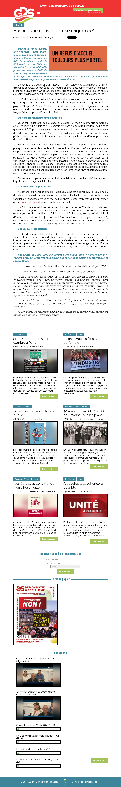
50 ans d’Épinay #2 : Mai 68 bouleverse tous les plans (83, 413)
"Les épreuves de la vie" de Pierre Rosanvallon (33, 485)
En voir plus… (99, 761)
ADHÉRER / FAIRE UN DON (88, 10)
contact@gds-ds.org (91, 782)
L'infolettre (69, 334)
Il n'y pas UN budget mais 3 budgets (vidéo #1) (38, 737)
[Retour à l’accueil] (65, 782)
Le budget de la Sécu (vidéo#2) (33, 749)
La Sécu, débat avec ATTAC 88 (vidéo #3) (37, 761)
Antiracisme (20, 334)
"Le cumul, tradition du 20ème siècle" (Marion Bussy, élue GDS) (36, 693)
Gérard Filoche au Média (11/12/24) (35, 725)
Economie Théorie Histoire (76, 407)
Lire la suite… (48, 397)
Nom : (47, 559)
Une (80, 334)
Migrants (19, 25)
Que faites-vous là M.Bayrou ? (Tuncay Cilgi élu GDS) (37, 660)
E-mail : (46, 563)
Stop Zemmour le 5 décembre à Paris (31, 340)
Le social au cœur (23, 407)
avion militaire (28, 202)
